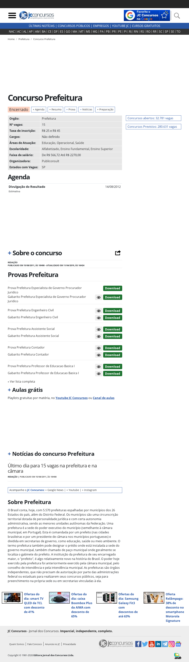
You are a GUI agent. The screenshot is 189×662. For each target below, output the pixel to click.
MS (88, 31)
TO (178, 31)
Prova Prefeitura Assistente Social (31, 329)
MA (75, 31)
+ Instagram (89, 490)
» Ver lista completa (21, 381)
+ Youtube (72, 490)
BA (44, 31)
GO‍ (68, 31)
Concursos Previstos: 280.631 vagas (152, 127)
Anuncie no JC (52, 644)
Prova (70, 109)
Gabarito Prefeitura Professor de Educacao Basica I (43, 373)
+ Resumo (55, 109)
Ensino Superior (102, 149)
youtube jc (120, 26)
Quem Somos (16, 644)
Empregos (101, 26)
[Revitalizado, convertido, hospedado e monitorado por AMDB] (177, 656)
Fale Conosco (34, 644)
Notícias (86, 109)
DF (56, 31)
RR (155, 31)
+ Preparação (105, 109)
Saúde (79, 143)
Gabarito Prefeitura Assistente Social (33, 336)
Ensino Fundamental (75, 149)
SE (172, 31)
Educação (48, 143)
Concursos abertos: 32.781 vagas (150, 118)
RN (136, 31)
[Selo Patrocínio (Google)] (147, 15)
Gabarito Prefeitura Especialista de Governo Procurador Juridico (47, 299)
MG (95, 31)
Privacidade (69, 644)
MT (81, 31)
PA (102, 31)
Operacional (65, 143)
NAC (12, 31)
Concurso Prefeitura (44, 39)
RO (148, 31)
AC (19, 31)
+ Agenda (38, 109)
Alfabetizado (50, 149)
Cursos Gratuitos (146, 26)
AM (37, 31)
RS (142, 31)
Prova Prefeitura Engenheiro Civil (31, 310)
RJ (130, 31)
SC (160, 31)
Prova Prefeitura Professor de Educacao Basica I (41, 366)
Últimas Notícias (42, 26)
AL (25, 31)
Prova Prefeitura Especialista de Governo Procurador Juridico (45, 290)
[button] (98, 297)
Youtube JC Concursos (72, 398)
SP (166, 31)
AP (31, 31)
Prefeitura (49, 118)
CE (49, 31)
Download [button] (112, 288)
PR (114, 31)
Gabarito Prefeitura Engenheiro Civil (33, 317)
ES (61, 31)
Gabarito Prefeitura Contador (28, 354)
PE (120, 31)
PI (125, 31)
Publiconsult (50, 161)
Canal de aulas (103, 398)
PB (108, 31)
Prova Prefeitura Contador (26, 347)
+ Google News (54, 490)
